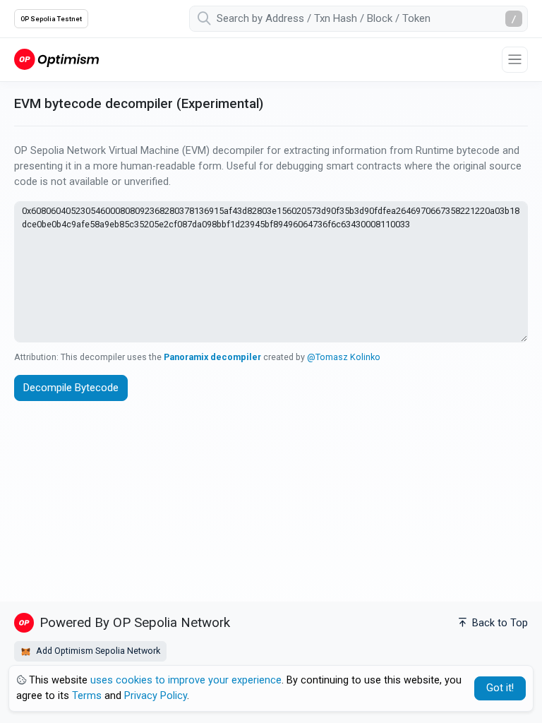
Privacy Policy (155, 696)
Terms (87, 696)
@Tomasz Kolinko (343, 357)
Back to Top (498, 623)
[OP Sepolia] (56, 59)
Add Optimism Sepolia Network (97, 650)
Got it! (500, 688)
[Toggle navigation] (515, 60)
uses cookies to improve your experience (186, 680)
